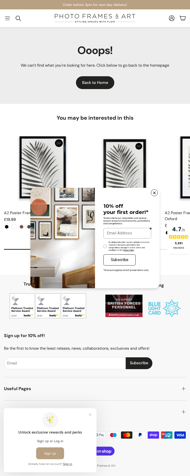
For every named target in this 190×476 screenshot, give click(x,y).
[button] (7, 18)
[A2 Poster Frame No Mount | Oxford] (42, 167)
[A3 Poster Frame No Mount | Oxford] (123, 167)
